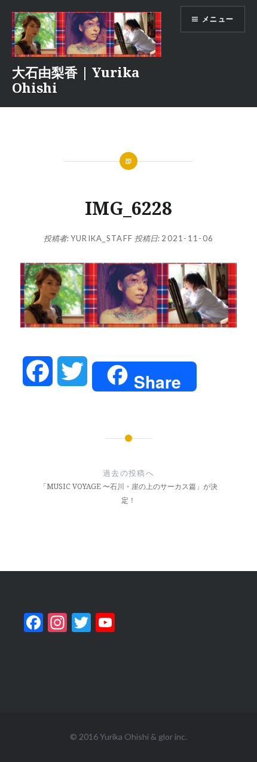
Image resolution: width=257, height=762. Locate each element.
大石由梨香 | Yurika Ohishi (75, 79)
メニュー (218, 18)
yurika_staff (102, 238)
